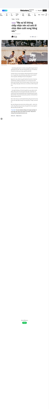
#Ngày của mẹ (18, 115)
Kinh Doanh (1, 14)
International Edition (31, 10)
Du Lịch (11, 14)
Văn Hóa (6, 14)
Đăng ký (44, 10)
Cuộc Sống (23, 14)
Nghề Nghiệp (29, 14)
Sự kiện (35, 14)
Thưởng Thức (17, 14)
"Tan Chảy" (13, 110)
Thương (13, 19)
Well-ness (13, 22)
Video (39, 14)
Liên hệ (46, 14)
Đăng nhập (40, 10)
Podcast (42, 14)
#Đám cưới (13, 115)
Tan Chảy (17, 19)
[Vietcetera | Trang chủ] (24, 10)
